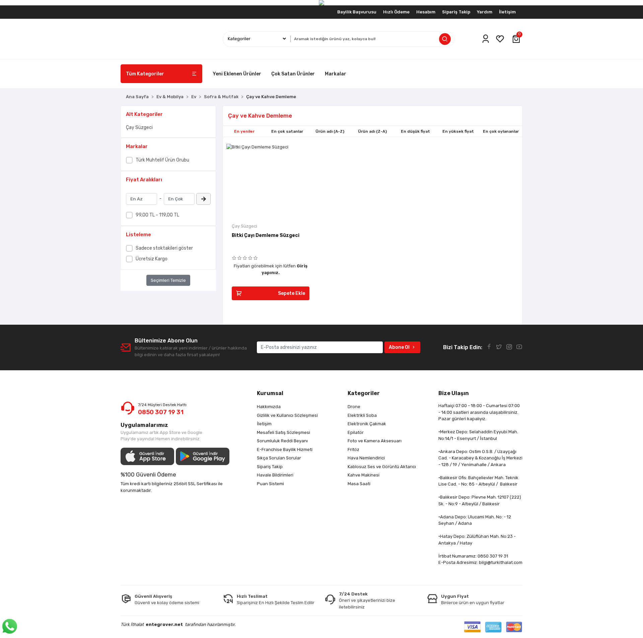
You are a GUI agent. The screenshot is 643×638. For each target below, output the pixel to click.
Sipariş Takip (456, 11)
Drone (354, 406)
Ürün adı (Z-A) (372, 131)
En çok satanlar (287, 131)
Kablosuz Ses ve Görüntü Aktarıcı (382, 466)
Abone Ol (399, 347)
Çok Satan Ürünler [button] (293, 74)
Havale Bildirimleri (275, 474)
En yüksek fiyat (458, 131)
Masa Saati (359, 483)
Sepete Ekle (291, 293)
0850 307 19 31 (161, 412)
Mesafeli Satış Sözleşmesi (283, 432)
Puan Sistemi (270, 483)
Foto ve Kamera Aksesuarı (375, 440)
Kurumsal (270, 393)
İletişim (507, 11)
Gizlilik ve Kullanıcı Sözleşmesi (287, 415)
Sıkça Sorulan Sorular (279, 457)
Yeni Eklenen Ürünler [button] (237, 74)
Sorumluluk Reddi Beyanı (282, 440)
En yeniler (244, 131)
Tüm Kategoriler (145, 74)
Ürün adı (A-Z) (329, 131)
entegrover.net (164, 624)
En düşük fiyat (415, 131)
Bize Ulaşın (453, 393)
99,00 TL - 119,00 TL (157, 215)
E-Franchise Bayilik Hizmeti (284, 449)
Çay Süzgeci (139, 127)
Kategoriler (364, 393)
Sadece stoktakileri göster (164, 248)
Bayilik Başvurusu (356, 11)
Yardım (484, 11)
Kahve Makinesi (363, 474)
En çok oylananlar (501, 131)
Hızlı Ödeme (396, 11)
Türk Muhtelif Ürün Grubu (162, 160)
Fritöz (353, 449)
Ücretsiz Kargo (151, 259)
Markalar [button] (335, 74)
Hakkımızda (269, 406)
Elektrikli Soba (362, 415)
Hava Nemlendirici (366, 457)
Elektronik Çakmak (367, 423)
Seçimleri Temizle (168, 280)
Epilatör (356, 432)
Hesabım (425, 11)
